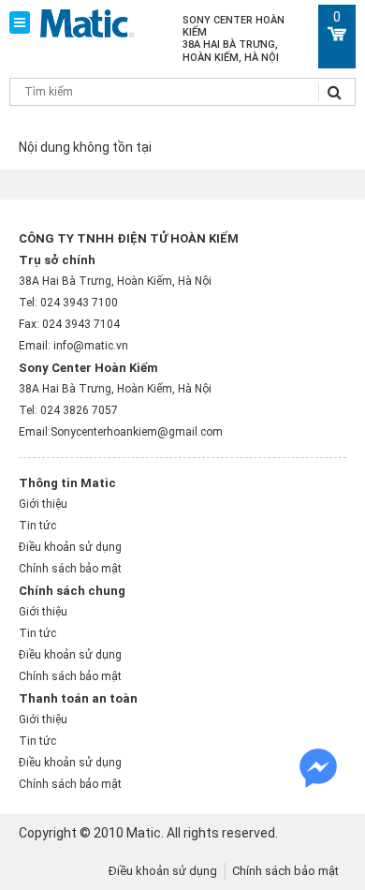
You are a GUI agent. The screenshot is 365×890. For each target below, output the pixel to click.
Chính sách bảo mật (70, 568)
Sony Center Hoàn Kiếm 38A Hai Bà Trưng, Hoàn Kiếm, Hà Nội (233, 39)
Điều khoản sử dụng (70, 547)
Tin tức (37, 525)
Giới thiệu (43, 504)
